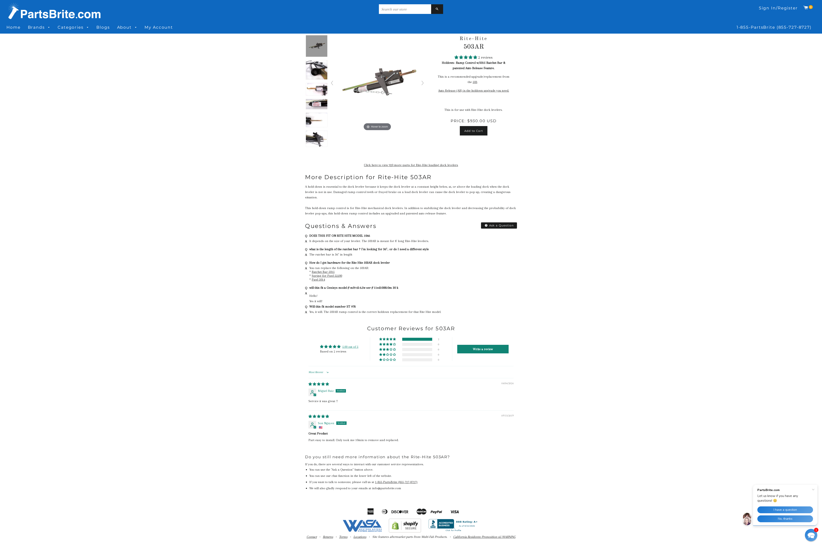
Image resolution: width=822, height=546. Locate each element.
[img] (318, 384)
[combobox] (405, 9)
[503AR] (316, 46)
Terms (343, 537)
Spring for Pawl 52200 (327, 276)
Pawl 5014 (318, 279)
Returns (328, 537)
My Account (158, 27)
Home (13, 27)
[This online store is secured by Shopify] (405, 531)
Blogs (103, 27)
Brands (37, 27)
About (125, 27)
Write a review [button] (483, 349)
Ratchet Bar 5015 (323, 272)
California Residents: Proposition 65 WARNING (484, 537)
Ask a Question (501, 225)
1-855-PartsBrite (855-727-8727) (774, 27)
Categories (71, 27)
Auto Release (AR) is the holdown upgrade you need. (473, 90)
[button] (466, 57)
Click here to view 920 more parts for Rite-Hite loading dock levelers (411, 165)
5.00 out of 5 (350, 347)
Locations (359, 537)
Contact (312, 537)
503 (475, 82)
